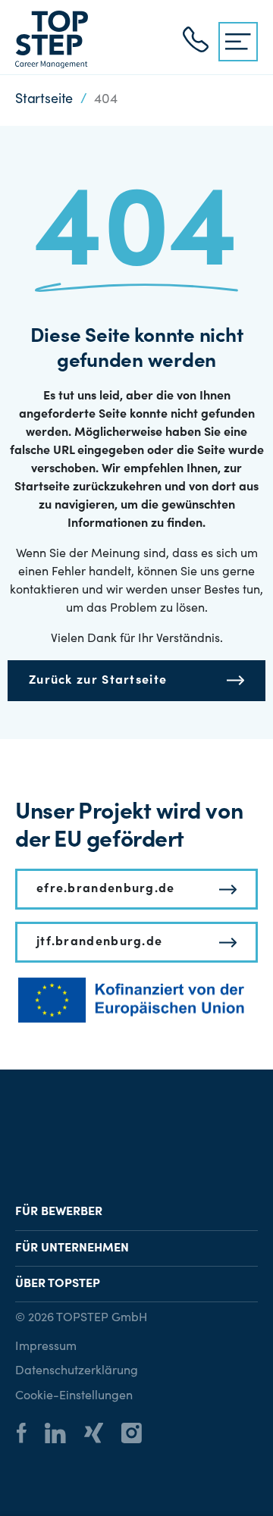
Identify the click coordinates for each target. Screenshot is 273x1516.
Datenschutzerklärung (76, 1371)
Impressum (46, 1347)
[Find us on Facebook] (29, 1435)
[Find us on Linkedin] (63, 1435)
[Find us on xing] (101, 1435)
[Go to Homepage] (51, 39)
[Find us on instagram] (139, 1435)
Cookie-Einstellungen (74, 1396)
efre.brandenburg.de (105, 889)
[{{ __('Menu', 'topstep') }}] (238, 41)
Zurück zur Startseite (98, 681)
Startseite (44, 100)
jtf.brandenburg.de (99, 942)
